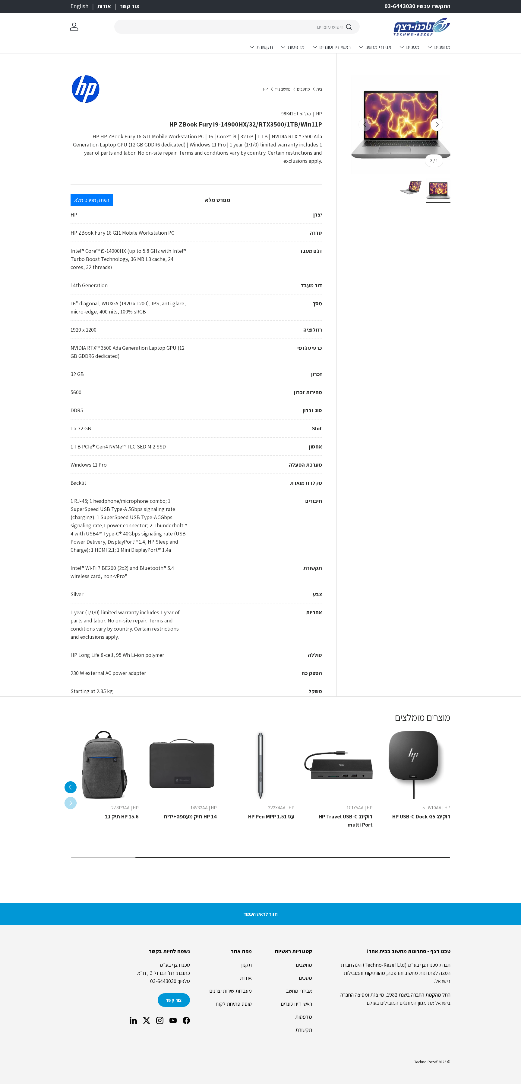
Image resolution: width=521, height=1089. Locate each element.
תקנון (246, 964)
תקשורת (264, 46)
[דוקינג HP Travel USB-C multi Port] (338, 765)
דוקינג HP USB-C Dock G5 (421, 816)
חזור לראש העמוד (260, 914)
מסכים (412, 46)
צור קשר (129, 6)
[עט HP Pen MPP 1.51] (260, 765)
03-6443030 (163, 981)
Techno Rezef (425, 1062)
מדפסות (296, 46)
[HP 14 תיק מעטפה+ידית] (182, 765)
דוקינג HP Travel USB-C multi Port (346, 820)
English (80, 6)
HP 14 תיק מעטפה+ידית (190, 816)
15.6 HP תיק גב (122, 816)
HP (265, 89)
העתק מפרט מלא (91, 200)
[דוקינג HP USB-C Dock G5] (416, 765)
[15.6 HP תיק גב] (105, 765)
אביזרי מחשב (378, 46)
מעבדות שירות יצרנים (230, 990)
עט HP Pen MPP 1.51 (271, 816)
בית (319, 89)
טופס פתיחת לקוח (234, 1003)
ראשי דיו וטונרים (335, 46)
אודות (104, 6)
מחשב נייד (283, 89)
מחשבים (442, 46)
